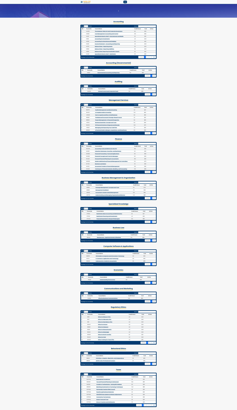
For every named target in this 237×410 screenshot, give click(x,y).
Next (154, 57)
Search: (136, 26)
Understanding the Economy (107, 279)
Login (125, 2)
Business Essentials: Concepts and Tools (105, 122)
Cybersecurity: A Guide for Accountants (106, 261)
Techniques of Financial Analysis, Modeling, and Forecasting (111, 169)
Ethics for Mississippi (103, 332)
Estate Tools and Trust (102, 399)
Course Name (98, 28)
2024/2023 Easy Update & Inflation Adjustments (109, 394)
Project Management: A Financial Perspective (107, 120)
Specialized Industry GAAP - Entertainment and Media (109, 36)
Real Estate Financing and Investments (107, 216)
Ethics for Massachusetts (104, 329)
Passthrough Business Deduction (105, 392)
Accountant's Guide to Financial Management (107, 166)
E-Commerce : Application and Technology (107, 258)
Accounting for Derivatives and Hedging (105, 41)
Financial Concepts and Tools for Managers (106, 156)
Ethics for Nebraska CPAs (104, 319)
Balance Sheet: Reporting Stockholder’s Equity (107, 51)
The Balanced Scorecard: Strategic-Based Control (108, 117)
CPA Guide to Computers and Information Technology (110, 256)
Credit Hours (137, 28)
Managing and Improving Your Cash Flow (106, 127)
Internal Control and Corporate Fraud (108, 91)
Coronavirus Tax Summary (103, 397)
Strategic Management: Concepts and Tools (107, 187)
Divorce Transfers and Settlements (105, 402)
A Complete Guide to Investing (103, 112)
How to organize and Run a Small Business (106, 115)
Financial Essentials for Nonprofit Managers (108, 218)
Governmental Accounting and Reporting (108, 72)
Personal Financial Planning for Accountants (107, 159)
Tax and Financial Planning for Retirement (107, 382)
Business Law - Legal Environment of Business (109, 237)
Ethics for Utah (102, 337)
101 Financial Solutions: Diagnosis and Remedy (107, 125)
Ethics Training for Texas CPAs (106, 339)
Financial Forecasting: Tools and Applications (107, 153)
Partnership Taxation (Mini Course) (105, 389)
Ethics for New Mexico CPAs (105, 322)
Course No (88, 28)
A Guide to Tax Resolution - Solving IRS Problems (109, 384)
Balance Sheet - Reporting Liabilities (104, 49)
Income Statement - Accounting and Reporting (107, 44)
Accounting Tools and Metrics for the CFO (106, 148)
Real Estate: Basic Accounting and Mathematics (109, 213)
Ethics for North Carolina (104, 334)
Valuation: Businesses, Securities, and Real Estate (108, 151)
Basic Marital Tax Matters (103, 379)
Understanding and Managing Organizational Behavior (110, 195)
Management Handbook (102, 190)
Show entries (86, 26)
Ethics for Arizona (102, 324)
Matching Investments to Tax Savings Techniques (109, 387)
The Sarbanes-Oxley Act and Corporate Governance (108, 31)
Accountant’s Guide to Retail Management (107, 192)
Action (151, 28)
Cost (145, 28)
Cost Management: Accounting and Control (106, 34)
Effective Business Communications (107, 298)
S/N (82, 28)
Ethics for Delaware (103, 327)
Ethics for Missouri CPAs (104, 317)
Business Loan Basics (100, 164)
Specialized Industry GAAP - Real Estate (105, 54)
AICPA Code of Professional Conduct (105, 360)
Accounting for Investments (102, 39)
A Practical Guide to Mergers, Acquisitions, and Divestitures (111, 130)
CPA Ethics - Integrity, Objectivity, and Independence (110, 358)
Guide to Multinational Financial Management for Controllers (111, 161)
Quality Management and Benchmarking (106, 110)
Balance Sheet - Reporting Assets (103, 46)
